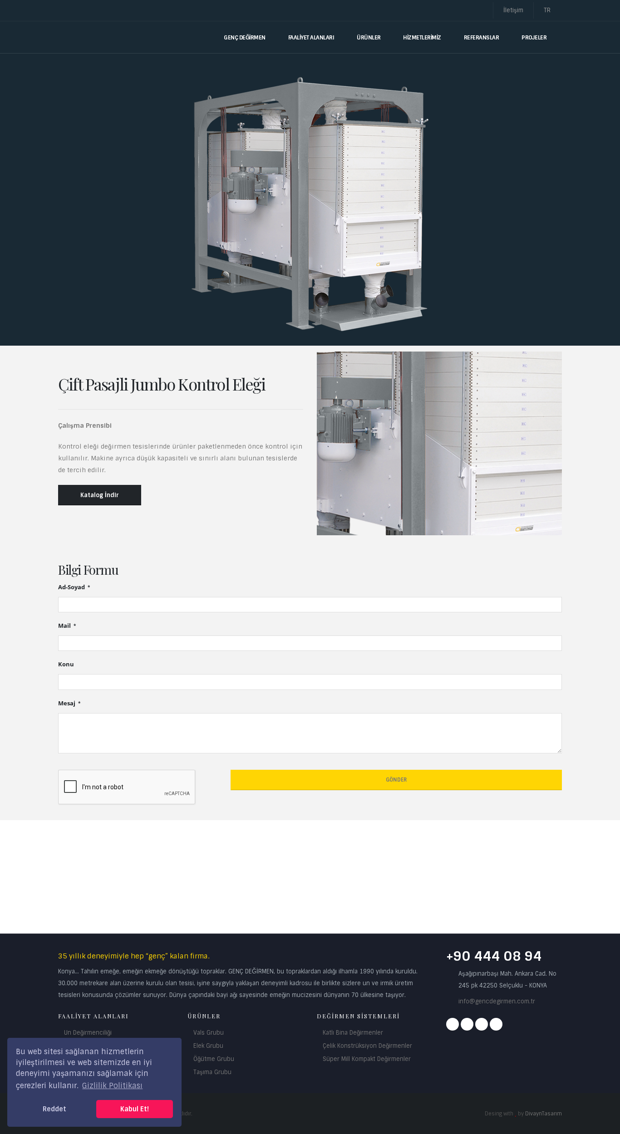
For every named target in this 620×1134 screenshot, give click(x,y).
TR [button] (548, 10)
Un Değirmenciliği (88, 1032)
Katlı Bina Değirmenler (353, 1032)
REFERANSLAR (481, 37)
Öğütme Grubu (213, 1059)
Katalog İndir (99, 495)
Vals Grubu (208, 1032)
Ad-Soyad (72, 587)
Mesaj (67, 703)
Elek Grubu (208, 1046)
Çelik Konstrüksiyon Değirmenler (367, 1046)
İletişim (513, 10)
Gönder (396, 780)
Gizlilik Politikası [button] (112, 1085)
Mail (65, 626)
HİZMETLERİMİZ (422, 37)
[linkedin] (496, 1024)
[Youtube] (481, 1024)
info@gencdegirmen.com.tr (496, 1001)
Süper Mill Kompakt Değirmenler (367, 1059)
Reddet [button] (54, 1109)
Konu (66, 664)
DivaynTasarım (543, 1113)
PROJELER (534, 37)
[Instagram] (467, 1024)
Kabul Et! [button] (134, 1109)
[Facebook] (452, 1024)
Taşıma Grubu (212, 1072)
